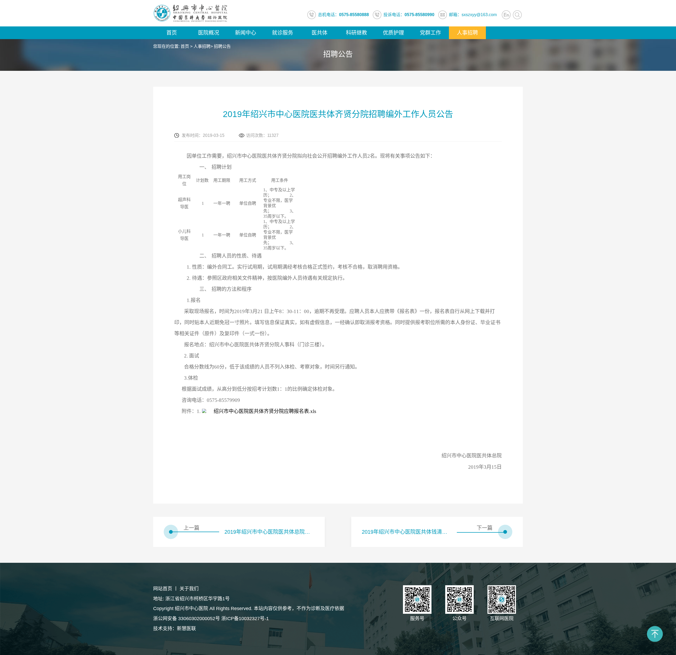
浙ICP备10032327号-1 (245, 618)
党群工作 (430, 33)
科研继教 (356, 33)
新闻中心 (245, 33)
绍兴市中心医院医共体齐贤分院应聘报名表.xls (265, 411)
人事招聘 (467, 33)
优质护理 (393, 33)
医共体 (319, 33)
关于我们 (189, 588)
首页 (171, 33)
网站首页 (162, 588)
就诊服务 (282, 33)
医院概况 (208, 33)
